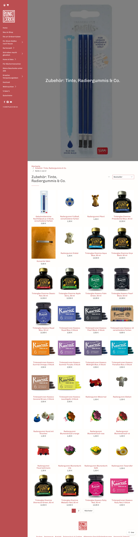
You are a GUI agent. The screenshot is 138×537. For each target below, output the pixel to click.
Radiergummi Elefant (122, 397)
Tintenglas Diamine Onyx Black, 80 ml (122, 254)
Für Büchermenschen (12, 64)
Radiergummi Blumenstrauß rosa (95, 432)
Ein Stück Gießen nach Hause (10, 42)
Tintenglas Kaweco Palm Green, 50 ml (96, 294)
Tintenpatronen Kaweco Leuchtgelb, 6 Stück (69, 398)
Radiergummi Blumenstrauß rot (122, 432)
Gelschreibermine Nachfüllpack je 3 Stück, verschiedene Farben (43, 218)
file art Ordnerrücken (12, 37)
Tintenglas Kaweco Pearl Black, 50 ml (122, 294)
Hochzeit (6, 82)
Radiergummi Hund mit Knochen (43, 432)
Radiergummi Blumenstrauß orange (69, 432)
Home (5, 28)
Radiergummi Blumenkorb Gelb (96, 467)
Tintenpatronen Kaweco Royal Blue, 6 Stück (69, 329)
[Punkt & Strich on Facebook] (4, 102)
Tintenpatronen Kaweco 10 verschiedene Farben (122, 329)
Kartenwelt (7, 48)
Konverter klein (43, 261)
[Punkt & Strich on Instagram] (7, 102)
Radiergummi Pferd (95, 216)
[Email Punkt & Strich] (11, 102)
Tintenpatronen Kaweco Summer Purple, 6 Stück (69, 363)
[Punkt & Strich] (9, 16)
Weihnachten (8, 87)
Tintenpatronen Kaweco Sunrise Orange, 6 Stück (43, 363)
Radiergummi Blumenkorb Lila (69, 467)
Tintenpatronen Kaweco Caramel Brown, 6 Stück (43, 398)
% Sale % (6, 91)
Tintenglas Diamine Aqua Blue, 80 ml (96, 254)
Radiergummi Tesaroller (122, 466)
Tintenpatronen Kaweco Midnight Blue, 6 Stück (95, 363)
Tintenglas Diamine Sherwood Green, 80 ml (43, 501)
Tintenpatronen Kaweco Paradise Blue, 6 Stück (122, 363)
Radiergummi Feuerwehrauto (43, 467)
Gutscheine (7, 95)
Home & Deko (8, 59)
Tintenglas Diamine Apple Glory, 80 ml (70, 294)
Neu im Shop (8, 32)
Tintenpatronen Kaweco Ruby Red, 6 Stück (122, 501)
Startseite (35, 166)
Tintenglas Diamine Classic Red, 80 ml (43, 294)
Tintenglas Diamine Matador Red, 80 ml (69, 501)
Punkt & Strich (13, 107)
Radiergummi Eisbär (70, 253)
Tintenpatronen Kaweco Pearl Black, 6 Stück (95, 329)
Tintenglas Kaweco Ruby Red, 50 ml (96, 501)
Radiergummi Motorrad (96, 397)
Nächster (89, 511)
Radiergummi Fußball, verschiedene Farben (69, 217)
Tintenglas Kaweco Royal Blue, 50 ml (43, 329)
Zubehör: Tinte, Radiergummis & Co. (50, 168)
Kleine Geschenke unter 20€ (12, 69)
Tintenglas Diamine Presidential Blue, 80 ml (122, 217)
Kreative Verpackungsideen (10, 76)
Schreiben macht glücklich (10, 53)
